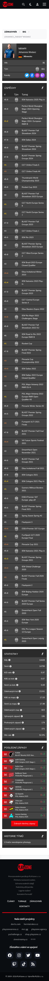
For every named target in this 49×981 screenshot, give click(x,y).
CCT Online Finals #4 (31, 171)
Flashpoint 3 (27, 522)
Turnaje (22, 901)
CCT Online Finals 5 (30, 165)
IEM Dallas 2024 (29, 140)
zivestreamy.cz (20, 939)
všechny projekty (33, 939)
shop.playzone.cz (33, 934)
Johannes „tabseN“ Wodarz (17, 37)
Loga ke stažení (24, 891)
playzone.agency (39, 929)
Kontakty (24, 906)
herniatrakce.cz (31, 924)
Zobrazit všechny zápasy (24, 823)
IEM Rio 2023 (27, 237)
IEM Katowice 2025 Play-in (33, 99)
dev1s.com (16, 924)
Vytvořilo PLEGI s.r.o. (36, 976)
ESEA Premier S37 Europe (33, 528)
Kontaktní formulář (24, 894)
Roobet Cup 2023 (29, 187)
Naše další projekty (24, 919)
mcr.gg (25, 929)
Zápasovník (10, 32)
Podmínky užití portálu (24, 887)
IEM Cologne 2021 (30, 475)
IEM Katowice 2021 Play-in (33, 551)
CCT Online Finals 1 (30, 231)
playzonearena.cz (10, 929)
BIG (24, 32)
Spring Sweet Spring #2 (32, 516)
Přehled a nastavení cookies (24, 880)
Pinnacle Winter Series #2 (33, 406)
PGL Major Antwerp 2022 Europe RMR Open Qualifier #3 (32, 397)
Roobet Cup (27, 343)
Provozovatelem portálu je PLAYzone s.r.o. (24, 876)
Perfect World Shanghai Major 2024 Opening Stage (32, 109)
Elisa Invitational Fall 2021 (33, 468)
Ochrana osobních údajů (24, 884)
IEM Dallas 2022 (29, 369)
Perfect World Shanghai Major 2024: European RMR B (32, 121)
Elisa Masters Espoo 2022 (33, 309)
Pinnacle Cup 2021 (30, 544)
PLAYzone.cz (22, 976)
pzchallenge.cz (15, 934)
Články (11, 901)
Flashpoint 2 (27, 585)
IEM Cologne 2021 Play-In (33, 481)
